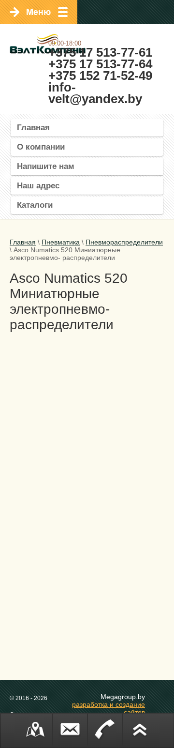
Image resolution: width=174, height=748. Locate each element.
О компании (41, 147)
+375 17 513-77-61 (100, 52)
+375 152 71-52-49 (100, 75)
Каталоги (35, 205)
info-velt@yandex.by (95, 93)
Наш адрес (38, 185)
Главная (33, 127)
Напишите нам (45, 166)
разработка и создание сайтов (108, 708)
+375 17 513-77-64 (100, 64)
